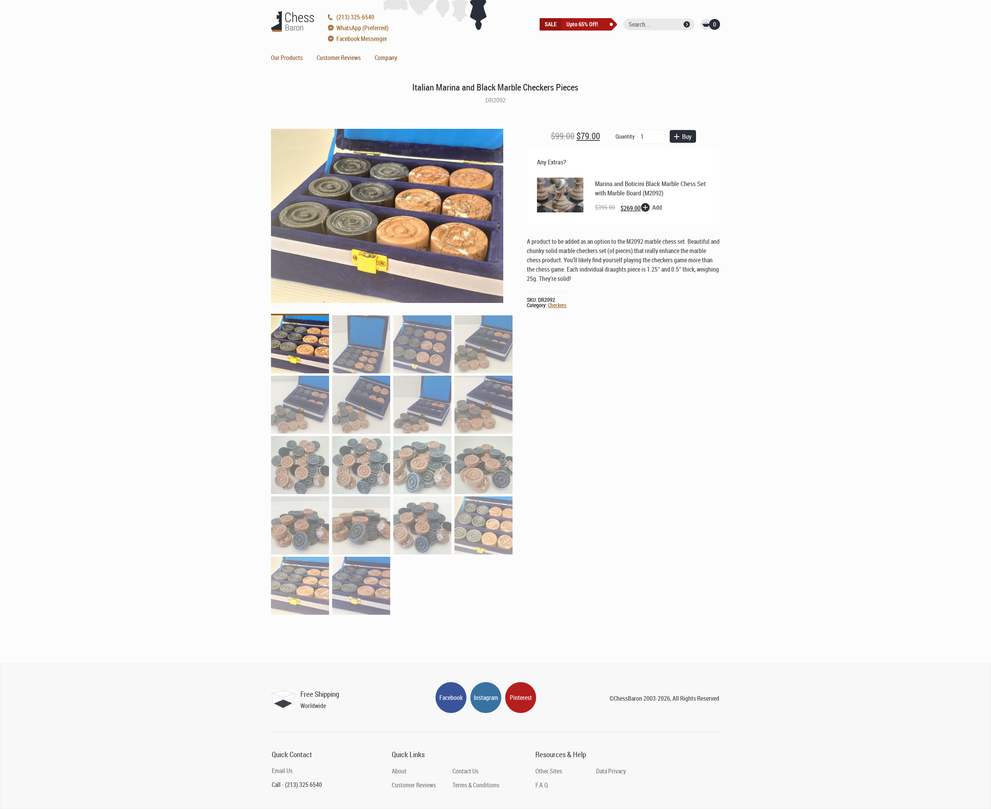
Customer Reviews (339, 57)
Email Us (282, 770)
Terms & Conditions (476, 785)
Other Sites (548, 771)
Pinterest (521, 697)
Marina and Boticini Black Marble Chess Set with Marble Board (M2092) (650, 188)
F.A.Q (541, 785)
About (399, 771)
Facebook (451, 697)
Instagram (486, 697)
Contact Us (465, 771)
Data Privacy (611, 771)
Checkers (557, 305)
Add (657, 207)
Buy (686, 136)
